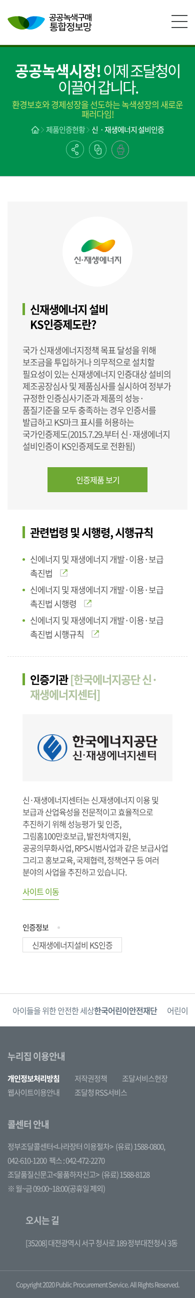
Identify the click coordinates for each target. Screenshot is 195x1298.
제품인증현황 (65, 129)
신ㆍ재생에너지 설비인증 (128, 129)
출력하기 (120, 150)
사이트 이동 (40, 891)
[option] (85, 1010)
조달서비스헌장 (145, 1078)
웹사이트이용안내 (34, 1092)
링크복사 (97, 150)
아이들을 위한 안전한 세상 (84, 1010)
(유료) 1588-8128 (126, 1174)
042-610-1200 (27, 1160)
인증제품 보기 (98, 480)
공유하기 (75, 149)
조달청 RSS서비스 (100, 1092)
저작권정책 (90, 1078)
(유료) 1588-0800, (140, 1146)
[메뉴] (180, 21)
